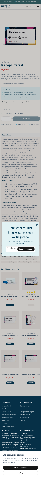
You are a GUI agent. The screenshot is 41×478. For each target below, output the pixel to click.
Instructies (23, 409)
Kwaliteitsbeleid (7, 409)
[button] (36, 224)
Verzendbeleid (6, 406)
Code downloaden (26, 249)
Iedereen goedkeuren (20, 468)
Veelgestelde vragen (27, 412)
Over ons (23, 420)
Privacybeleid (6, 412)
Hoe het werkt (25, 414)
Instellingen (20, 473)
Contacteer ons (25, 406)
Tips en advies (24, 417)
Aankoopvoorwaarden (9, 414)
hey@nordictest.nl (30, 448)
